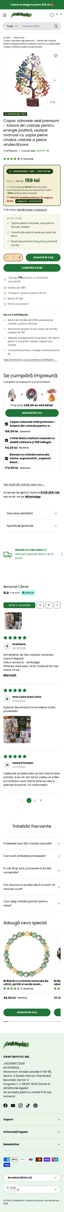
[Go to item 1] (13, 620)
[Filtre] (48, 605)
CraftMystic (10, 150)
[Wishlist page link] (52, 15)
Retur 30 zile (15, 298)
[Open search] (40, 605)
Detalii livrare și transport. (32, 209)
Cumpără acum (32, 267)
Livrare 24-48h (17, 287)
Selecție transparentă (20, 337)
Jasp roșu (19, 37)
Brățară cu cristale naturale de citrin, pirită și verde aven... (25, 982)
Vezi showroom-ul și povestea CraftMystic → (30, 359)
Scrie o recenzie (19, 605)
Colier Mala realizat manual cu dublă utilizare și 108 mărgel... (32, 440)
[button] (61, 14)
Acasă (6, 37)
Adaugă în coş (43, 257)
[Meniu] (4, 15)
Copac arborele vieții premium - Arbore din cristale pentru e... (33, 424)
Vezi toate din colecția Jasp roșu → (24, 484)
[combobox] (32, 26)
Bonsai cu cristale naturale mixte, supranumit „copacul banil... (30, 458)
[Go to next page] (41, 800)
